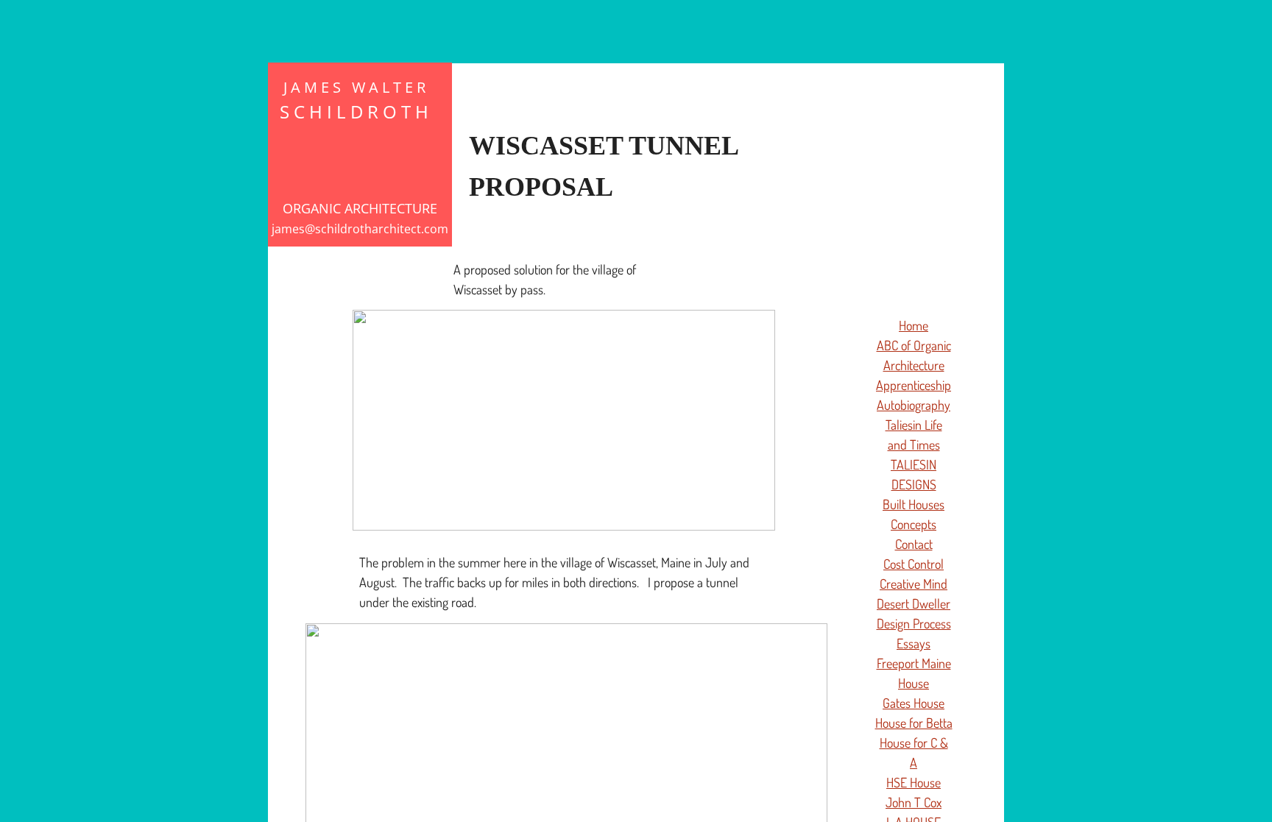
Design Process (914, 623)
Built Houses (913, 504)
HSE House (913, 782)
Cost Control (913, 564)
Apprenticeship (913, 385)
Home (913, 325)
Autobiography (913, 405)
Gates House (913, 703)
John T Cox (913, 802)
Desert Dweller (913, 603)
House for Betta (914, 723)
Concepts (913, 524)
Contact (914, 544)
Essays (913, 643)
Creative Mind (913, 583)
